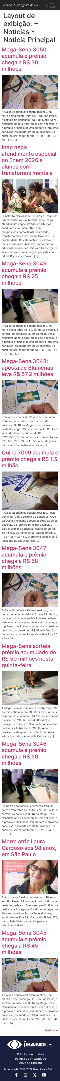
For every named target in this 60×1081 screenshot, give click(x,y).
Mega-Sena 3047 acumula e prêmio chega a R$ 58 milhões (24, 558)
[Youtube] (44, 1075)
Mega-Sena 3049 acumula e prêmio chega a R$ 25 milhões (24, 273)
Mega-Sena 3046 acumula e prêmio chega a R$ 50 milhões (24, 753)
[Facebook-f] (16, 1075)
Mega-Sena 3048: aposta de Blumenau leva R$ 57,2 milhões (27, 367)
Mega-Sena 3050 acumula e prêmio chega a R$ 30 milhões (24, 59)
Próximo (51, 1030)
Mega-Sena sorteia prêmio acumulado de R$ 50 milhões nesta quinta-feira (29, 655)
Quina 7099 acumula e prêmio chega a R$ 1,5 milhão (30, 459)
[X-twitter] (34, 1075)
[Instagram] (25, 1075)
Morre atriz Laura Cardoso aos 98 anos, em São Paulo (29, 848)
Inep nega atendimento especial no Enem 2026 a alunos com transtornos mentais (29, 160)
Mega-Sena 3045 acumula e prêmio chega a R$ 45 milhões (24, 942)
